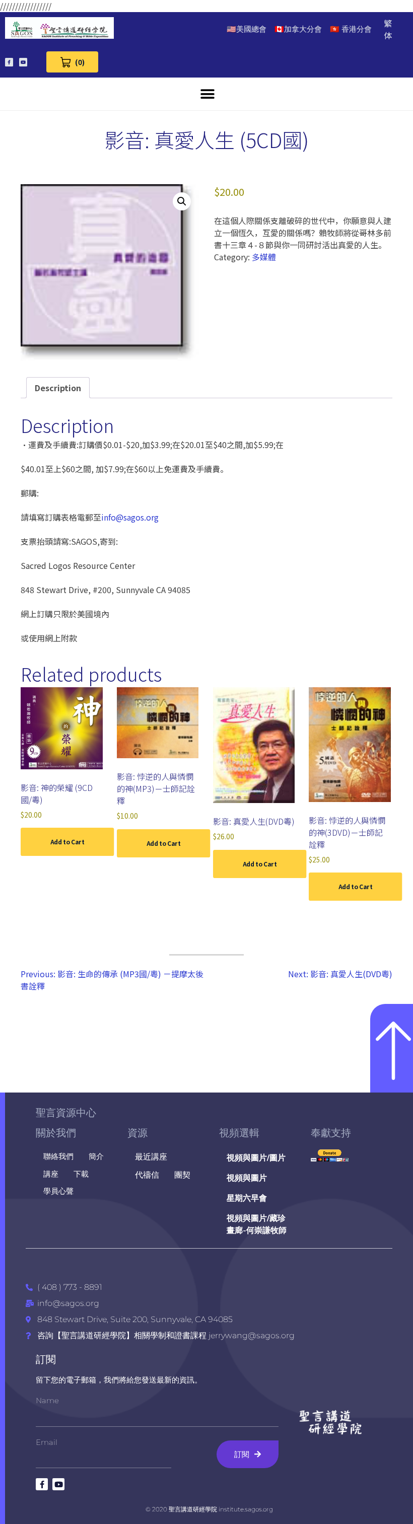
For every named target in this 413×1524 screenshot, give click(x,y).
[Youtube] (23, 62)
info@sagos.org (130, 517)
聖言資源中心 (66, 1113)
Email (46, 1442)
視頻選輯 (239, 1133)
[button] (207, 94)
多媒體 (264, 257)
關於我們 (56, 1133)
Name (47, 1400)
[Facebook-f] (9, 62)
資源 (137, 1133)
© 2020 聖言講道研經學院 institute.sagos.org (209, 1509)
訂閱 (46, 1359)
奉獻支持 (331, 1133)
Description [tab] (58, 388)
